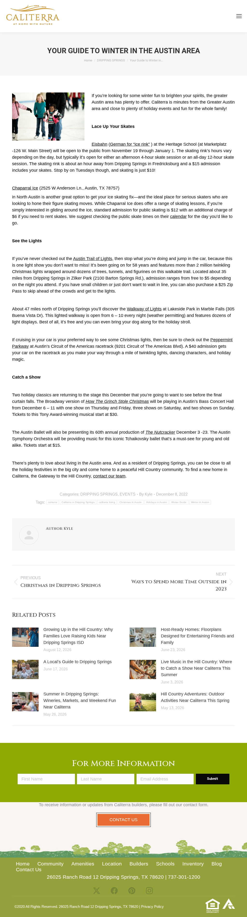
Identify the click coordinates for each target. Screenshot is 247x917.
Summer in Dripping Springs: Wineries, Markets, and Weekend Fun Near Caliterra (79, 700)
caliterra (52, 502)
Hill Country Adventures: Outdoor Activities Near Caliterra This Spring (195, 697)
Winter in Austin (200, 502)
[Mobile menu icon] (239, 16)
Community (50, 863)
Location (112, 863)
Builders (139, 863)
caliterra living (107, 502)
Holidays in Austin (156, 502)
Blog (217, 863)
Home (23, 863)
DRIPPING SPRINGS (99, 494)
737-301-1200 (184, 877)
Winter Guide (179, 502)
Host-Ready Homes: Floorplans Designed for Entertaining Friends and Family (197, 636)
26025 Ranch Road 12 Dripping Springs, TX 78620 (105, 877)
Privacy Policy (152, 906)
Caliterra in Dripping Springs (78, 502)
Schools (165, 863)
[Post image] (25, 637)
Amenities (82, 863)
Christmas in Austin (130, 502)
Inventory (193, 863)
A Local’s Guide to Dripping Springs (77, 661)
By (145, 494)
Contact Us (28, 869)
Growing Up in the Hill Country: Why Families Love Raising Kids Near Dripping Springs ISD (78, 636)
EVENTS (128, 494)
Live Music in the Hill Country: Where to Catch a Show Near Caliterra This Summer (196, 668)
